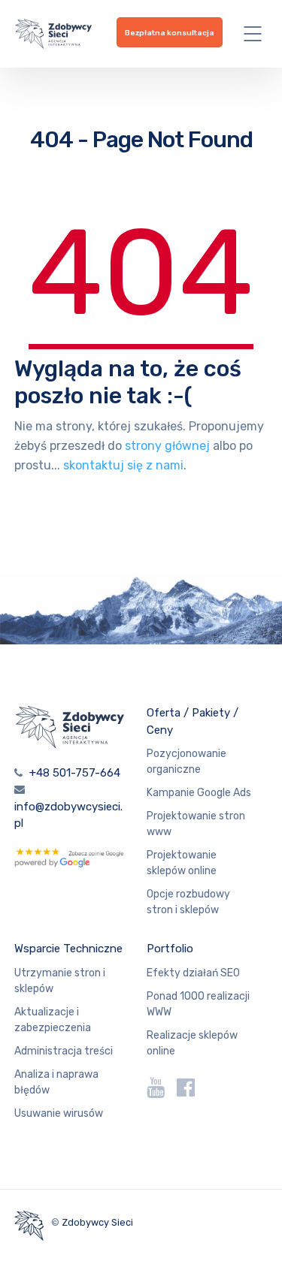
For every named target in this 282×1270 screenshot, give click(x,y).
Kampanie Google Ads (199, 792)
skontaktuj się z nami (123, 465)
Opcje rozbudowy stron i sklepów (188, 902)
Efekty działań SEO (193, 973)
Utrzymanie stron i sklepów (59, 981)
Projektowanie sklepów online (182, 863)
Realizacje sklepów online (192, 1043)
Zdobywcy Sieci (97, 1222)
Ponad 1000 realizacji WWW (198, 1004)
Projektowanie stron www (196, 824)
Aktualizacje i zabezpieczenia (52, 1020)
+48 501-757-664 (74, 773)
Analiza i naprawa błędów (56, 1082)
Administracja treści (63, 1051)
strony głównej (167, 446)
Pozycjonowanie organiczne (186, 761)
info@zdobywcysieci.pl (68, 815)
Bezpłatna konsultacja (169, 33)
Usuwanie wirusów (58, 1113)
